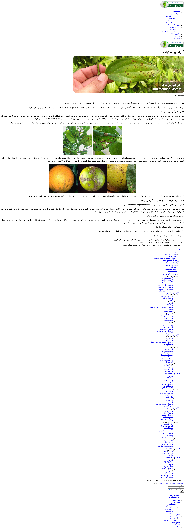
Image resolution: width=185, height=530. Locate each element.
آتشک (175, 251)
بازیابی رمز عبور (175, 495)
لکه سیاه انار (169, 362)
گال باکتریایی (168, 406)
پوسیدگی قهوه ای (167, 384)
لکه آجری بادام (172, 271)
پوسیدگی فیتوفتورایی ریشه (164, 404)
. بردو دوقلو (169, 20)
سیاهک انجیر (169, 371)
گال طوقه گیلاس (167, 278)
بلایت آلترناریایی (168, 298)
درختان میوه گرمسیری (173, 457)
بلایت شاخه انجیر (167, 366)
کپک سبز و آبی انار (167, 358)
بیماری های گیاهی (174, 27)
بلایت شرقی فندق (167, 314)
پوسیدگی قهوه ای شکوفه (165, 331)
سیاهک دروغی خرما (166, 393)
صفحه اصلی (176, 11)
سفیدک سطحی (168, 417)
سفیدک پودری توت (167, 444)
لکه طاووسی (168, 400)
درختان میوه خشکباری (173, 293)
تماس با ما (177, 38)
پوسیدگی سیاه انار (167, 353)
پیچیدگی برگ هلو (171, 265)
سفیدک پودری (168, 435)
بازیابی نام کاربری (174, 497)
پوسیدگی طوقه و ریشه (165, 287)
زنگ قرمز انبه (168, 471)
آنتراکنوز (170, 303)
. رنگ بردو (169, 16)
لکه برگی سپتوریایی (166, 296)
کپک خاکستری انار (167, 356)
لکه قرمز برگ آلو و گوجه (169, 274)
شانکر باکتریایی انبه (166, 477)
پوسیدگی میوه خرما (166, 395)
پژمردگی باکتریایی (167, 468)
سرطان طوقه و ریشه (170, 260)
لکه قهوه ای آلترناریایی (165, 387)
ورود (182, 491)
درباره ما (177, 36)
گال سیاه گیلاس (167, 280)
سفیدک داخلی (168, 411)
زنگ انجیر (170, 367)
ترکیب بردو (173, 18)
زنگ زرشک (169, 455)
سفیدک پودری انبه (167, 475)
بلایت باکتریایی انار (167, 351)
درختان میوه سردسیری (173, 448)
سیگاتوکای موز (168, 466)
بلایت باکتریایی (168, 320)
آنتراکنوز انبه (169, 473)
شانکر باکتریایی (172, 272)
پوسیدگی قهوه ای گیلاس (165, 285)
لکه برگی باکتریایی (167, 453)
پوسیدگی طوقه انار (167, 355)
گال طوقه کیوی (168, 345)
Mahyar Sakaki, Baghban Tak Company (172, 483)
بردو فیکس (173, 14)
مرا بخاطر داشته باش (177, 489)
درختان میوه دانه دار (174, 249)
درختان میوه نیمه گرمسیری (171, 335)
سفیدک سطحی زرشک (165, 451)
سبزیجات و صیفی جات (169, 31)
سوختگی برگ (168, 428)
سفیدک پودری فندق (166, 316)
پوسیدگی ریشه (168, 433)
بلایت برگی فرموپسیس (165, 431)
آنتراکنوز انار (169, 349)
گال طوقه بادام (168, 324)
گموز (171, 300)
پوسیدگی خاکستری (166, 415)
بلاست (171, 378)
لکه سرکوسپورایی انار (166, 360)
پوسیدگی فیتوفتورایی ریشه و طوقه (165, 258)
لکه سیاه (174, 252)
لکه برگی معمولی (167, 429)
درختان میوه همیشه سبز (172, 373)
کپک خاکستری (168, 344)
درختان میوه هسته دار (173, 262)
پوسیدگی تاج (169, 462)
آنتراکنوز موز (169, 460)
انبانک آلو (174, 267)
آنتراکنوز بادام (168, 327)
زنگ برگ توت (168, 442)
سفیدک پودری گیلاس (166, 289)
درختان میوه (173, 29)
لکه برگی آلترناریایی (166, 325)
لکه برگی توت (168, 440)
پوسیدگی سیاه (168, 413)
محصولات (177, 12)
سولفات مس (172, 23)
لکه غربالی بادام (168, 333)
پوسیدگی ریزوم (168, 464)
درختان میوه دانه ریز (173, 408)
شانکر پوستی (168, 311)
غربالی (174, 263)
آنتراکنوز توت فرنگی (166, 426)
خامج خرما (169, 397)
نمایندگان (177, 34)
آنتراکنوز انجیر (168, 369)
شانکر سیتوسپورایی (170, 254)
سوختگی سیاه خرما (166, 391)
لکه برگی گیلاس (167, 282)
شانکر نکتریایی (172, 256)
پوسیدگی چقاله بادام (166, 329)
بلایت (171, 309)
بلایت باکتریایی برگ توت (165, 446)
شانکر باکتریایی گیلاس (165, 291)
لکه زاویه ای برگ (167, 437)
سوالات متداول (175, 33)
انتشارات (177, 25)
